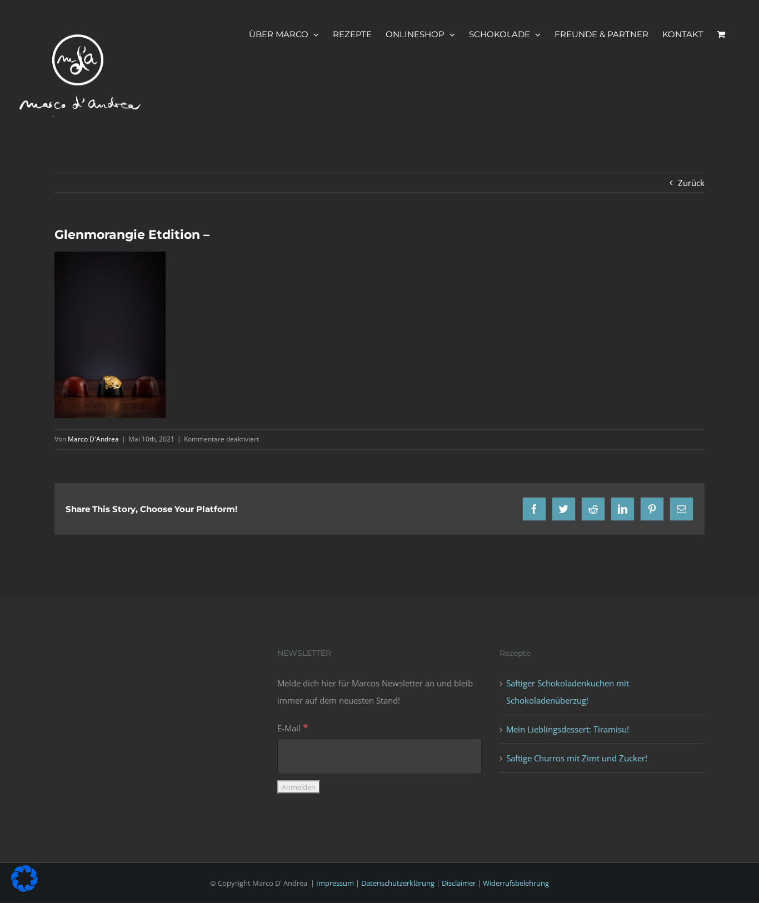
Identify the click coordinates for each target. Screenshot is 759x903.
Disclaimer (459, 883)
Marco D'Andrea (93, 439)
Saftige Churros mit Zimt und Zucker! (576, 758)
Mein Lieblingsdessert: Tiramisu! (567, 729)
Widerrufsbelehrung (516, 883)
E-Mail (292, 728)
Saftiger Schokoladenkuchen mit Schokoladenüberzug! (567, 692)
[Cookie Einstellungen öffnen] (24, 888)
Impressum (335, 883)
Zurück (691, 182)
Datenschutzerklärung (398, 883)
